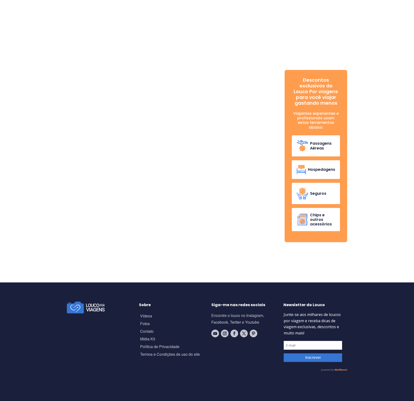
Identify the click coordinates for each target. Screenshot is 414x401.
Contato (147, 331)
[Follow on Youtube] (215, 333)
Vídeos (146, 316)
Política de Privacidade (159, 347)
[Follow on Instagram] (225, 333)
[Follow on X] (244, 333)
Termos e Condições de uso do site (170, 354)
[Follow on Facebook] (234, 333)
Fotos (145, 324)
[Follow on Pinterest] (253, 333)
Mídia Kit (147, 339)
